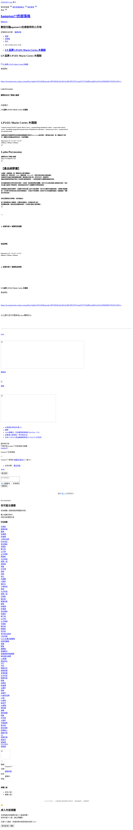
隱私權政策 (78, 801)
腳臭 (2, 532)
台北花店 (4, 675)
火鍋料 (3, 581)
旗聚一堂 (4, 561)
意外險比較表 (6, 634)
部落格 (7, 39)
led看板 (3, 705)
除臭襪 (3, 534)
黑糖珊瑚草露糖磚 (7, 654)
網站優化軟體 (6, 656)
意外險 (3, 631)
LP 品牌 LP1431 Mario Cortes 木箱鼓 (25, 50)
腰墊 (2, 646)
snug (2, 334)
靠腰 (2, 644)
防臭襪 (3, 537)
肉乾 (2, 574)
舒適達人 (4, 730)
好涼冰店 (4, 542)
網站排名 (4, 661)
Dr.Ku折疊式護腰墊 (8, 639)
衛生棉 (3, 725)
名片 (6, 41)
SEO (2, 663)
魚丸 (2, 576)
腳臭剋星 (4, 529)
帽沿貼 (3, 599)
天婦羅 (3, 579)
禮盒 (2, 566)
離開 (12, 826)
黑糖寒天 (4, 651)
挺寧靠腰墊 (5, 641)
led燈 (2, 698)
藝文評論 (17, 465)
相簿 (6, 36)
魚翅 (2, 589)
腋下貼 (3, 549)
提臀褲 (3, 746)
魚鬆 (2, 386)
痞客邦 (16, 460)
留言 (21, 460)
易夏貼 (3, 546)
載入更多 (4, 473)
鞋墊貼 (3, 556)
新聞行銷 (4, 737)
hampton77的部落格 (15, 16)
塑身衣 (3, 372)
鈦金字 (3, 703)
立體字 (3, 688)
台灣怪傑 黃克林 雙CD (13, 427)
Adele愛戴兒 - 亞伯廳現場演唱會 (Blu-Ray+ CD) (22, 432)
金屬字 (3, 693)
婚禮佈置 (4, 670)
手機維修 (4, 723)
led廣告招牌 (5, 695)
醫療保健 (18, 32)
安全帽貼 (4, 544)
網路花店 (4, 668)
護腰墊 (3, 649)
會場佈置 (4, 673)
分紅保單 (4, 636)
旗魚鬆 (3, 564)
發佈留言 (4, 486)
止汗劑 (3, 551)
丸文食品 (4, 559)
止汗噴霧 (4, 554)
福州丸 (3, 584)
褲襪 (2, 710)
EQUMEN (4, 744)
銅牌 (2, 690)
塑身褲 (3, 742)
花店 (2, 665)
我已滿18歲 (5, 826)
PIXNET (51, 801)
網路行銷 (4, 733)
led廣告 (3, 700)
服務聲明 (86, 801)
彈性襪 (3, 708)
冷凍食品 (4, 586)
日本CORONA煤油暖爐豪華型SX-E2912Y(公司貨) (23, 437)
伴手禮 (3, 569)
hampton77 (4, 448)
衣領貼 (3, 527)
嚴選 (6, 430)
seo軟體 (3, 659)
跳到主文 (4, 22)
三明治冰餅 (5, 539)
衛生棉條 (4, 728)
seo (2, 735)
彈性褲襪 (4, 713)
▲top (3, 469)
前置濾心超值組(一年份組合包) (16, 435)
